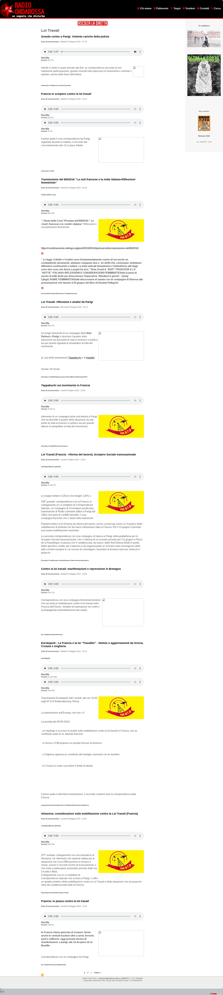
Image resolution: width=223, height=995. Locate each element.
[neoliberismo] (58, 293)
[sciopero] (44, 85)
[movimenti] (44, 293)
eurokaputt (45, 658)
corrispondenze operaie (51, 467)
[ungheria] (44, 805)
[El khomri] (74, 377)
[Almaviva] (44, 892)
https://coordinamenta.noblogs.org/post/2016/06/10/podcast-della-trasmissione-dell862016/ (90, 248)
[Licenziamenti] (51, 892)
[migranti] (59, 805)
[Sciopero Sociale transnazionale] (73, 560)
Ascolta (45, 57)
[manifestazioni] (58, 634)
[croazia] (81, 805)
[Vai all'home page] (23, 17)
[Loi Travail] (50, 85)
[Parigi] (55, 377)
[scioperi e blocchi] (58, 560)
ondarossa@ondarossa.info (108, 978)
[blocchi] (50, 634)
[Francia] (51, 293)
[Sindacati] (80, 377)
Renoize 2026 (204, 136)
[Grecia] (71, 805)
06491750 (125, 978)
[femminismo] (73, 293)
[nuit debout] (67, 377)
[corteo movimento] (60, 85)
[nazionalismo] (51, 805)
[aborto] (86, 805)
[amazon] (86, 560)
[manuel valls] (56, 964)
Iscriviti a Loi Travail (42, 975)
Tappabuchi (74, 357)
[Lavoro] (60, 377)
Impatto (90, 357)
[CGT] (85, 377)
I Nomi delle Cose (48, 195)
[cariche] (68, 85)
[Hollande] (63, 964)
